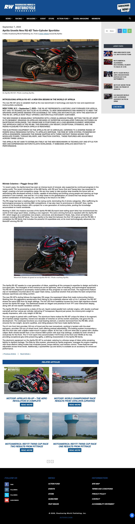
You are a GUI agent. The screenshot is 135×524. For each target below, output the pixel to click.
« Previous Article (9, 354)
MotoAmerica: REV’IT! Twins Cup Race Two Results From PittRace (26, 445)
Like (42, 484)
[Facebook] (120, 31)
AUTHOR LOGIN (66, 517)
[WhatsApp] (129, 31)
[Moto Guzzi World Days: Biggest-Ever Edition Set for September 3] (108, 74)
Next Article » (25, 354)
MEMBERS (96, 18)
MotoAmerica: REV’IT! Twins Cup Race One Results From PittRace (74, 445)
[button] (130, 19)
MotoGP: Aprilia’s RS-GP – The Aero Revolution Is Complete (26, 399)
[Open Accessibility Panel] (132, 515)
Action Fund (63, 18)
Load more (117, 107)
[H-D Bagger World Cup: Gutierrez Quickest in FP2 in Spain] (108, 96)
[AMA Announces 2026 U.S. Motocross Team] (108, 53)
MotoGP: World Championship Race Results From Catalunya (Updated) (74, 399)
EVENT (43, 18)
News (8, 18)
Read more (26, 404)
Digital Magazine (81, 18)
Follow (40, 489)
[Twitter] (125, 31)
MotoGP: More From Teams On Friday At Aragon (122, 87)
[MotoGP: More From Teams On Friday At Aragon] (108, 86)
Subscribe (39, 500)
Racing (18, 18)
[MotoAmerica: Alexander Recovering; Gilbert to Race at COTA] (108, 62)
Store (51, 18)
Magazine (31, 18)
